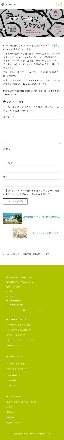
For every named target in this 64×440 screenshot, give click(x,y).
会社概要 (10, 417)
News (12, 292)
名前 (6, 149)
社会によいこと (16, 356)
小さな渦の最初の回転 (15, 364)
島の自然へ (13, 380)
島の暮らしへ (14, 375)
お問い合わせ (15, 301)
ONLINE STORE (16, 305)
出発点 (9, 407)
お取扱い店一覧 (12, 345)
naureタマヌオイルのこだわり (19, 325)
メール (7, 163)
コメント (9, 117)
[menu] (59, 4)
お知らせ (9, 29)
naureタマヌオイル (18, 319)
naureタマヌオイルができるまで (20, 340)
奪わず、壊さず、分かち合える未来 (21, 402)
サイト (6, 176)
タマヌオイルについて (15, 335)
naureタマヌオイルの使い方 (18, 330)
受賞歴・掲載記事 (13, 423)
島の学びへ (13, 385)
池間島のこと (12, 412)
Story (12, 296)
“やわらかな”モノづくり (16, 369)
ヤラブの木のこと (16, 396)
